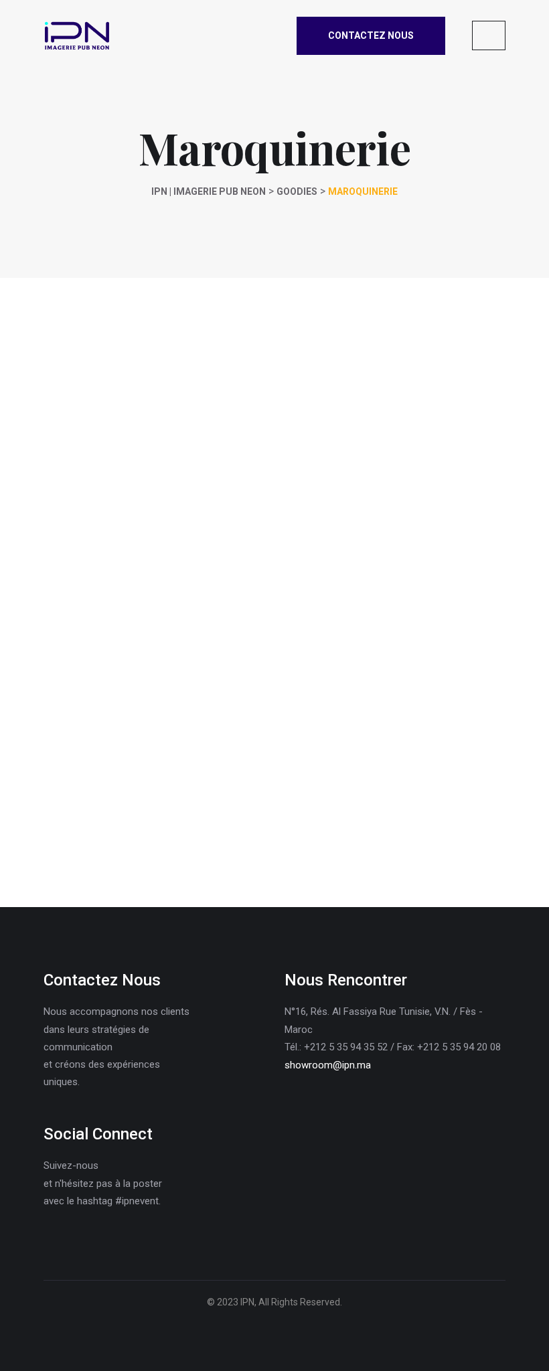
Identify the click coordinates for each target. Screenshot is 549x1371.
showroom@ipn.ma (328, 1065)
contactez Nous (371, 35)
